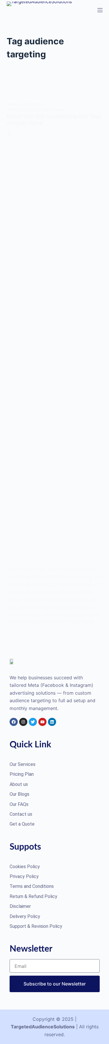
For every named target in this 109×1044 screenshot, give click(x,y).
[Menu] (100, 10)
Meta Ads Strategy (25, 104)
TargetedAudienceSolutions (35, 110)
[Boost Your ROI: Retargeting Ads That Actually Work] (55, 348)
